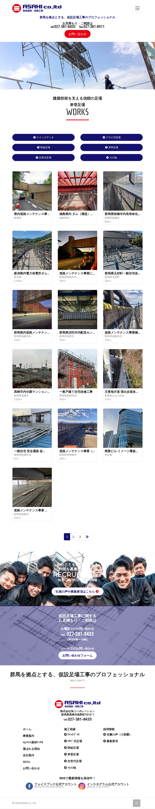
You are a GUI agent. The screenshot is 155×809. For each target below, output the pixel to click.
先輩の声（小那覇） (119, 734)
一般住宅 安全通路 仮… (29, 451)
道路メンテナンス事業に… (77, 273)
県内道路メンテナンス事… (32, 214)
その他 (113, 157)
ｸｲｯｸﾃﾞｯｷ (73, 734)
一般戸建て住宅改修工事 (76, 391)
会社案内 (28, 755)
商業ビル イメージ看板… (121, 451)
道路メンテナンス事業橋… (122, 332)
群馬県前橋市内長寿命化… (122, 214)
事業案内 (28, 736)
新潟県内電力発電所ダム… (32, 273)
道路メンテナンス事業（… (77, 451)
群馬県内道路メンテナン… (32, 332)
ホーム (27, 729)
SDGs (26, 762)
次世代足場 (45, 157)
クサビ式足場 (113, 137)
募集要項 (112, 741)
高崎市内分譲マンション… (32, 391)
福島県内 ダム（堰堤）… (76, 214)
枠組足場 (45, 147)
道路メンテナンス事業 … (30, 510)
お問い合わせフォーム (77, 655)
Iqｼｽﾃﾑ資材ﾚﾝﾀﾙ (33, 742)
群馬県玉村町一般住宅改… (122, 273)
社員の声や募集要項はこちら (76, 591)
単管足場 (113, 147)
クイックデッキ (45, 137)
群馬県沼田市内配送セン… (77, 332)
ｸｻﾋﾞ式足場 (74, 741)
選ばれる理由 (31, 749)
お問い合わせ (77, 34)
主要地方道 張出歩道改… (121, 391)
